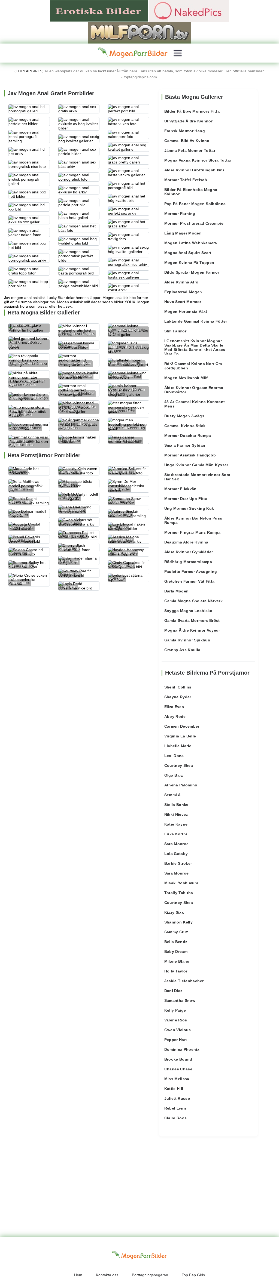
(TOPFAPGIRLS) (29, 71)
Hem (78, 1275)
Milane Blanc (176, 961)
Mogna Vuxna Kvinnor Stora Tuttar (197, 160)
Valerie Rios (175, 1020)
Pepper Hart (175, 1039)
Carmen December (181, 726)
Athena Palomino (181, 785)
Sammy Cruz (176, 932)
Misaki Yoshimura (181, 883)
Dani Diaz (173, 990)
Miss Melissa (176, 1079)
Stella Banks (176, 804)
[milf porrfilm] (139, 32)
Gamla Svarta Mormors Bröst (192, 620)
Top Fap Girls (193, 1275)
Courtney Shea (178, 765)
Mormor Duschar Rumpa (187, 435)
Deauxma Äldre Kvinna (186, 542)
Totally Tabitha (178, 893)
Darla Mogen (176, 591)
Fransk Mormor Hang (184, 131)
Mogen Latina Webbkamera (190, 243)
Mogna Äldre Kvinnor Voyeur (192, 630)
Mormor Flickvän (180, 489)
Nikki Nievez (176, 814)
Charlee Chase (178, 1069)
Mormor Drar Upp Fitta (185, 498)
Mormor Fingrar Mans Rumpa (192, 532)
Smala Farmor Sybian (184, 445)
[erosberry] (132, 52)
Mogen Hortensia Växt (185, 311)
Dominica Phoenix (182, 1049)
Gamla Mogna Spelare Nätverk (193, 601)
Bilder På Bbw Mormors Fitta (192, 111)
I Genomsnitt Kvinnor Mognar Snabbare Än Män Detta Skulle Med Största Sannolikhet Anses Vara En (194, 347)
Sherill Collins (178, 687)
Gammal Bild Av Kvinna (186, 140)
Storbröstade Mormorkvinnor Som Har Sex (197, 476)
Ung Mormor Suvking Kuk (189, 508)
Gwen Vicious (177, 1030)
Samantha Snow (180, 1000)
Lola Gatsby (176, 853)
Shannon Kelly (178, 922)
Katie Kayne (176, 824)
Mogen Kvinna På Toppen (189, 262)
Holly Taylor (175, 971)
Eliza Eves (174, 707)
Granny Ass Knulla (182, 650)
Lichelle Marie (178, 746)
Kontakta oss (107, 1275)
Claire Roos (175, 1118)
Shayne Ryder (177, 697)
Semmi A (172, 795)
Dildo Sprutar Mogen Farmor (191, 272)
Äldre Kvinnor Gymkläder (188, 552)
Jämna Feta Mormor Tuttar (189, 150)
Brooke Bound (178, 1059)
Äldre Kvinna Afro (181, 282)
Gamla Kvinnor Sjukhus (187, 640)
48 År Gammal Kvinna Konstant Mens (194, 404)
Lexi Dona (174, 755)
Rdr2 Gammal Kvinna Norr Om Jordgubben (193, 366)
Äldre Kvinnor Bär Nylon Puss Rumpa (193, 520)
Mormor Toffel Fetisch (185, 180)
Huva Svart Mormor (182, 301)
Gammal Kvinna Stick (185, 426)
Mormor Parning (179, 213)
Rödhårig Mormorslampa (188, 562)
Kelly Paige (175, 1010)
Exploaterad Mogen (183, 292)
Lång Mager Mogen (183, 233)
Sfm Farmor (175, 331)
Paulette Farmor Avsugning (190, 571)
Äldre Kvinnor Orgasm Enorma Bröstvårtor (193, 389)
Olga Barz (173, 775)
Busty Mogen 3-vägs (184, 416)
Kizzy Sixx (174, 912)
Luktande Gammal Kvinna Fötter (195, 321)
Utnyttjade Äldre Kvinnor (188, 121)
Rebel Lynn (175, 1108)
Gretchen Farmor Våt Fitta (189, 581)
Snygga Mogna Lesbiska (188, 610)
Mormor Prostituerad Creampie (194, 223)
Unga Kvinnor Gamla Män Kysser (196, 465)
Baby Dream (176, 951)
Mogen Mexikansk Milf (186, 378)
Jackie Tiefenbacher (184, 981)
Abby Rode (175, 716)
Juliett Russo (177, 1098)
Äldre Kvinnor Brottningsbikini (194, 170)
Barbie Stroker (178, 863)
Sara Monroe (176, 844)
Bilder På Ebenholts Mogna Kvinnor (190, 191)
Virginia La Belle (180, 736)
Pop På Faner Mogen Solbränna (195, 204)
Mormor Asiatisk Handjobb (190, 455)
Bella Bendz (175, 942)
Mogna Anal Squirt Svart (187, 253)
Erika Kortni (175, 834)
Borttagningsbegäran (150, 1275)
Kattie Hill (173, 1088)
